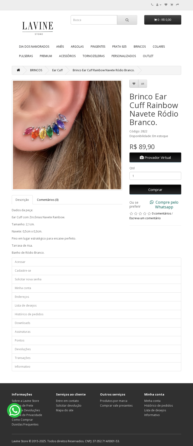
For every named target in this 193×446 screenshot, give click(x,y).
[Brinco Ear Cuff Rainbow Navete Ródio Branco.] (67, 135)
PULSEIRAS (26, 56)
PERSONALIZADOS (124, 56)
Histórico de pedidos (29, 314)
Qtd (132, 168)
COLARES (159, 47)
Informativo (22, 367)
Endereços (22, 297)
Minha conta (23, 288)
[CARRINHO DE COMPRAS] (171, 5)
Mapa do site (64, 410)
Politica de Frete (22, 406)
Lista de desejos (25, 305)
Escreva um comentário (145, 218)
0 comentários (161, 213)
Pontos (19, 340)
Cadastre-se (23, 271)
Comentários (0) (47, 200)
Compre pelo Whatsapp (166, 205)
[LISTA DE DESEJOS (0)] (166, 5)
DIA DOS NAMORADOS (34, 47)
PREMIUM (46, 56)
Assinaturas (22, 332)
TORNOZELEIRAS (94, 56)
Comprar (155, 189)
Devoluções (23, 349)
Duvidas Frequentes (25, 424)
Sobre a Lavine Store (25, 401)
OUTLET (148, 56)
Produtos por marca (113, 401)
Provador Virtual (157, 157)
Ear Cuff (57, 70)
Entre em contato (67, 401)
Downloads (22, 323)
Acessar (20, 262)
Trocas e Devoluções (26, 410)
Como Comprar (22, 420)
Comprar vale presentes (116, 406)
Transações (22, 358)
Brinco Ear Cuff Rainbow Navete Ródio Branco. (104, 70)
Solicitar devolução (68, 406)
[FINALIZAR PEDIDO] (177, 5)
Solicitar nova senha (28, 279)
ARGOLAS (77, 47)
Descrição (22, 200)
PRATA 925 (119, 47)
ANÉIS (60, 47)
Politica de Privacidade (27, 415)
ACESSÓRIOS (67, 56)
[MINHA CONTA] (158, 5)
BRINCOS (140, 47)
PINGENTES (98, 47)
